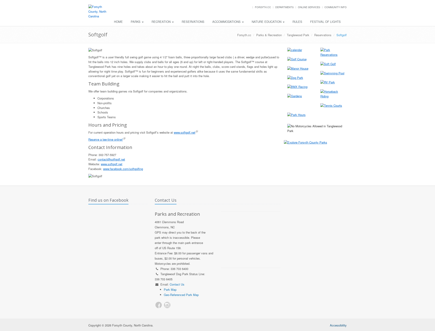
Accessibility (338, 325)
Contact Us (177, 284)
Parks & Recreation (269, 35)
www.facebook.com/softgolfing (123, 169)
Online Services (309, 7)
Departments (284, 7)
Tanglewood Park (298, 35)
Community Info (335, 7)
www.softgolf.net (184, 132)
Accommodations (227, 21)
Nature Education (267, 21)
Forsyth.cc (263, 7)
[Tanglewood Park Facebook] (158, 305)
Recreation (162, 21)
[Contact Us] (176, 305)
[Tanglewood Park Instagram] (167, 305)
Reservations (193, 21)
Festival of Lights (325, 21)
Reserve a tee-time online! (105, 139)
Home (118, 21)
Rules (297, 21)
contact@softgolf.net (111, 159)
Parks (136, 21)
